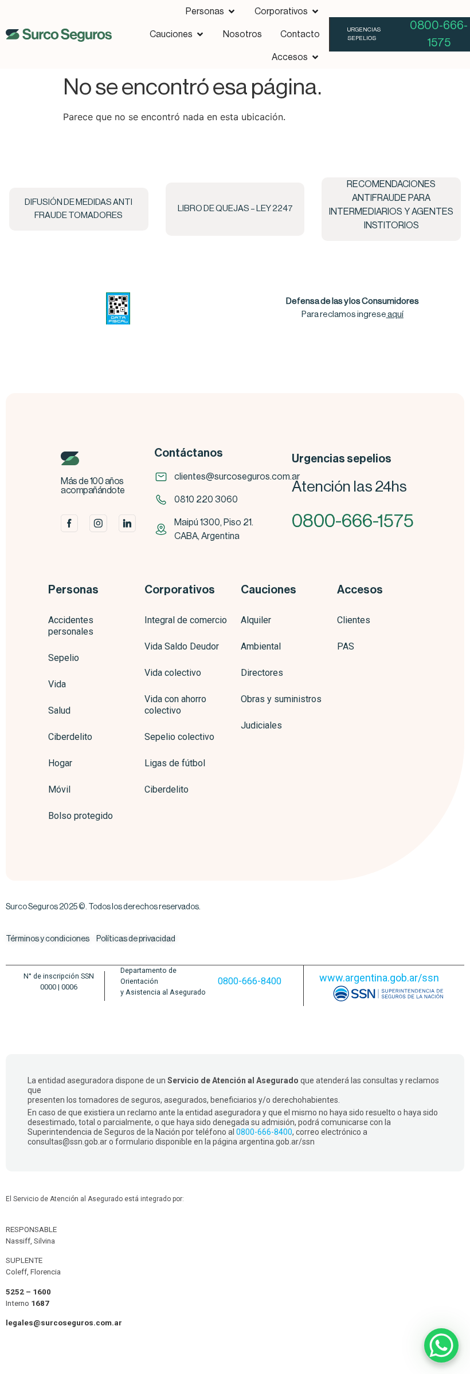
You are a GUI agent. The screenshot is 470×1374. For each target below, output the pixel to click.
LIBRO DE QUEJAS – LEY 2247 (235, 208)
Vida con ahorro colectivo (175, 705)
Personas (73, 590)
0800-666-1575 (353, 521)
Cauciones (268, 590)
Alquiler (256, 620)
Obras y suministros (281, 699)
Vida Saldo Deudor (181, 646)
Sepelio (63, 657)
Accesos (360, 590)
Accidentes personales (70, 626)
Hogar (60, 763)
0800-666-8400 (249, 981)
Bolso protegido (80, 815)
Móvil (59, 789)
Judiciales (261, 725)
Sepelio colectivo (179, 736)
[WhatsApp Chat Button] (441, 1345)
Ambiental (261, 646)
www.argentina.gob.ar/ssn (379, 978)
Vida (57, 684)
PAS (345, 646)
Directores (262, 672)
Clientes (353, 620)
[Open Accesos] (315, 57)
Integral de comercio (185, 620)
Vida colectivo (172, 672)
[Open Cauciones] (200, 34)
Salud (59, 710)
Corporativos (179, 590)
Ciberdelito (70, 736)
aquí (395, 314)
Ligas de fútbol (174, 763)
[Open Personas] (231, 11)
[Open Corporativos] (315, 11)
